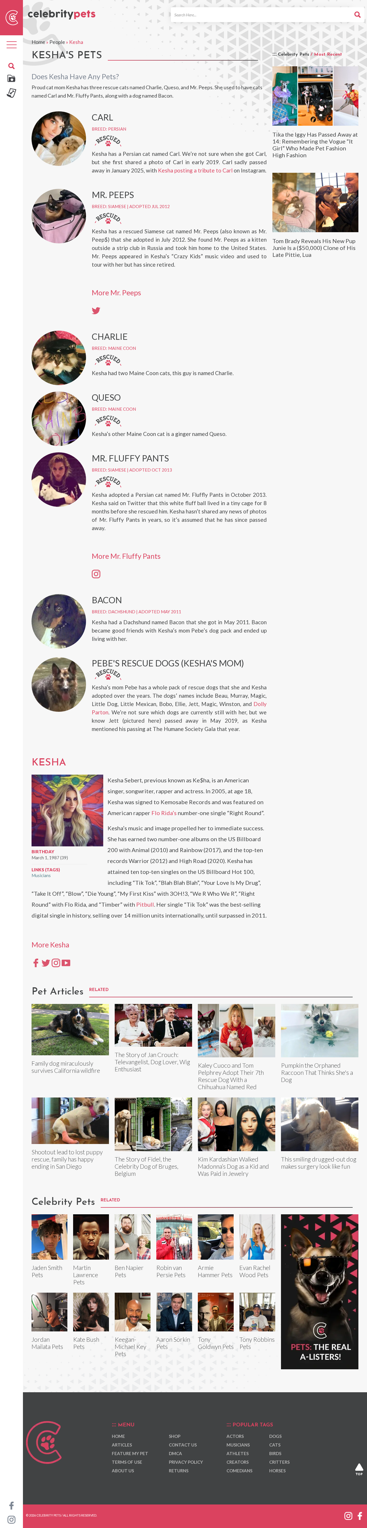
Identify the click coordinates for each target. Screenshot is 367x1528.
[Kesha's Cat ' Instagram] (96, 573)
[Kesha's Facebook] (36, 962)
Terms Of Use (127, 1462)
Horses (277, 1470)
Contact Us (183, 1444)
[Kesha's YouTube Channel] (66, 962)
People (57, 42)
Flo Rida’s (164, 812)
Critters (279, 1462)
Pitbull (145, 904)
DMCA (175, 1453)
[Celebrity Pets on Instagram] (11, 1519)
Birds (275, 1453)
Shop (174, 1436)
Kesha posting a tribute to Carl (195, 170)
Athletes (238, 1453)
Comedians (239, 1470)
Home (38, 42)
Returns (178, 1470)
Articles (122, 1444)
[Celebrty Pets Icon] (11, 17)
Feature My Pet (130, 1453)
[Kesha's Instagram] (56, 962)
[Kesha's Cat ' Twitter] (96, 310)
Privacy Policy (186, 1462)
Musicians (41, 875)
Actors (235, 1436)
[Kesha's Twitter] (46, 962)
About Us (123, 1470)
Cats (274, 1444)
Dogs (275, 1436)
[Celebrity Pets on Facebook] (11, 1505)
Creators (238, 1462)
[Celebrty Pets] (61, 12)
